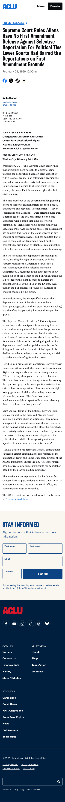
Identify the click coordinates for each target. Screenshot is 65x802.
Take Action (39, 664)
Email (7, 559)
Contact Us (9, 658)
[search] (58, 781)
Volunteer (37, 671)
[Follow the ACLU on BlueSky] (47, 623)
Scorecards (9, 736)
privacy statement (37, 588)
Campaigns (9, 697)
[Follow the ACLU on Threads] (38, 623)
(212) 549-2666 (9, 105)
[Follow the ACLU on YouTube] (14, 623)
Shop (35, 658)
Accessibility (29, 768)
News (6, 723)
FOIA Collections (13, 710)
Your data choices (11, 768)
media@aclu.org (10, 102)
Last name (35, 546)
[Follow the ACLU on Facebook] (6, 623)
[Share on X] (11, 81)
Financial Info (11, 664)
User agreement (10, 764)
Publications (10, 729)
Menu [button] (41, 6)
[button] (17, 81)
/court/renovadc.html (17, 499)
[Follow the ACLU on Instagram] (22, 623)
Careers (7, 651)
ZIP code (8, 571)
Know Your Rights (13, 716)
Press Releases (13, 22)
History (7, 671)
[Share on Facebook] (5, 81)
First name (9, 546)
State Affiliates (12, 677)
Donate (55, 6)
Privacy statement (29, 764)
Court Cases (10, 704)
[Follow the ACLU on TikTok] (30, 623)
